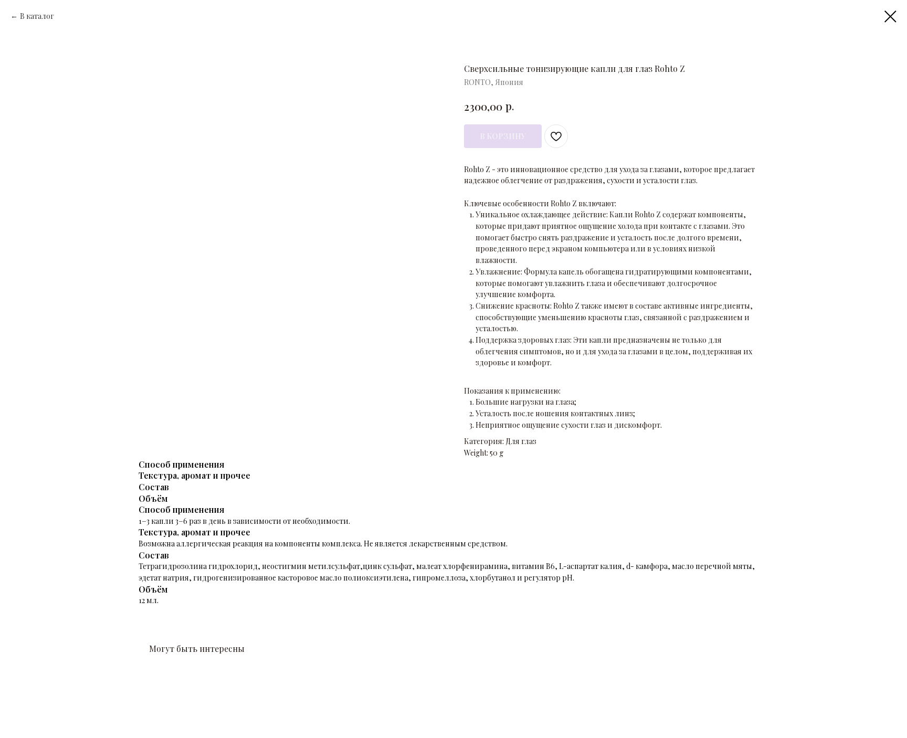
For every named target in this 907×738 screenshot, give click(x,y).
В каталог (37, 16)
